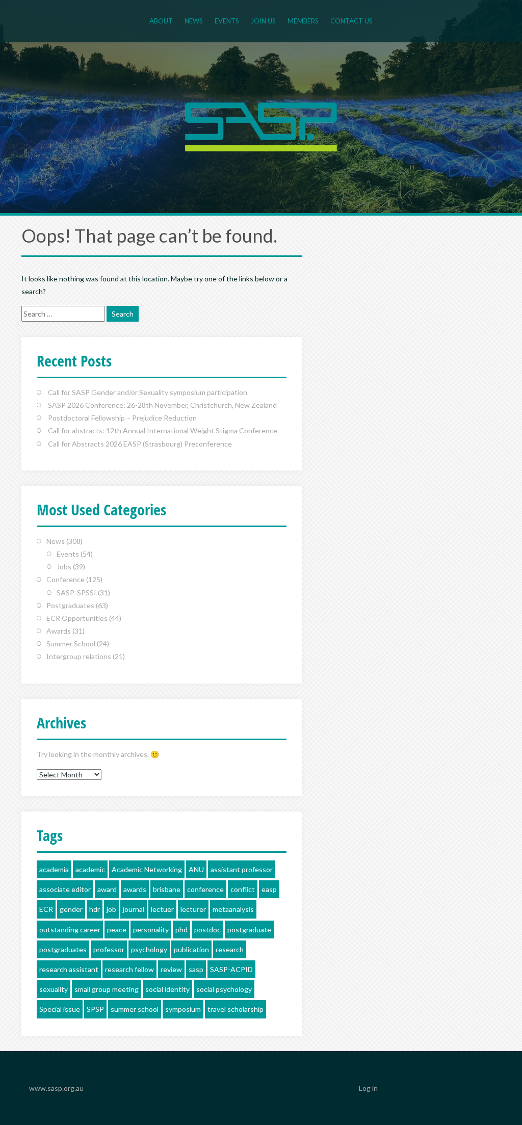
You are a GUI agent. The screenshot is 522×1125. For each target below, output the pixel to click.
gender (71, 909)
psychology (149, 949)
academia (54, 869)
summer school (135, 1009)
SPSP (95, 1009)
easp (269, 889)
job (111, 909)
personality (151, 929)
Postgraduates (70, 605)
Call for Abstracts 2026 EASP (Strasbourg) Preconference (140, 443)
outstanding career (69, 929)
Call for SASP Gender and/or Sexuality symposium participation (147, 392)
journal (133, 909)
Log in (368, 1088)
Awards (58, 630)
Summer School (70, 643)
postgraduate (249, 929)
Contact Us (351, 21)
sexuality (53, 989)
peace (116, 929)
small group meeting (106, 989)
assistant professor (242, 869)
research (230, 949)
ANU (196, 869)
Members (303, 21)
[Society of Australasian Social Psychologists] (261, 125)
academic (90, 869)
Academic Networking (147, 869)
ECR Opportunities (77, 618)
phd (181, 929)
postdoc (207, 929)
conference (205, 889)
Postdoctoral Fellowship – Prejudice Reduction (122, 417)
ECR (46, 909)
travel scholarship (235, 1009)
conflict (242, 889)
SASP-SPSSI (76, 592)
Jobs (64, 566)
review (171, 969)
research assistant (68, 969)
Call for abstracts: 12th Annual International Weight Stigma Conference (162, 430)
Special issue (59, 1009)
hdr (94, 909)
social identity (167, 989)
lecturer (193, 909)
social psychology (224, 989)
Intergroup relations (78, 656)
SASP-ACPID (231, 969)
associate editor (65, 889)
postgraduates (63, 949)
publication (191, 949)
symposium (183, 1009)
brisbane (166, 889)
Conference (65, 579)
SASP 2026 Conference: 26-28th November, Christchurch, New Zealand (162, 405)
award (107, 889)
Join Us (263, 21)
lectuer (162, 909)
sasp (196, 969)
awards (134, 889)
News (194, 21)
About (161, 21)
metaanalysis (233, 909)
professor (108, 949)
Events (227, 21)
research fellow (129, 969)
